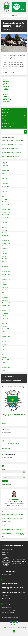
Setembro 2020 (5, 279)
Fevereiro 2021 (5, 266)
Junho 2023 (5, 194)
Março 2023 (5, 201)
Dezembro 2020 (6, 271)
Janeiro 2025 (5, 165)
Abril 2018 (4, 354)
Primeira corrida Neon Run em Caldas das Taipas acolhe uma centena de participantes (13, 155)
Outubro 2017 (5, 370)
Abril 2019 (4, 323)
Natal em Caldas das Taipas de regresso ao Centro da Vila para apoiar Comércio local (12, 145)
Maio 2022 (4, 227)
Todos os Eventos (6, 484)
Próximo (5, 93)
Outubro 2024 (5, 170)
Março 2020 (5, 295)
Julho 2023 (4, 191)
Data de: (4, 469)
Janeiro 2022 (5, 238)
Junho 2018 (5, 349)
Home (4, 29)
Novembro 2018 (6, 336)
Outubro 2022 (5, 214)
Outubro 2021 (5, 245)
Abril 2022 (4, 230)
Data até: (4, 475)
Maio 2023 (4, 196)
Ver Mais (4, 423)
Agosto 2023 (5, 188)
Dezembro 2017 (6, 365)
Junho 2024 (5, 176)
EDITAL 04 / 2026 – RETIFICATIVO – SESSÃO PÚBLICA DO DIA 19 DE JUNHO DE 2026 (14, 593)
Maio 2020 (4, 290)
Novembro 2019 (6, 305)
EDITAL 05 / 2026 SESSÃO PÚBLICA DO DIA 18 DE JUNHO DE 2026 (13, 588)
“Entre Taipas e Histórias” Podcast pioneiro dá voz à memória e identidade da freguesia (13, 151)
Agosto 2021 (5, 251)
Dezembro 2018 (6, 334)
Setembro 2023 (5, 186)
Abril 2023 (4, 199)
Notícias (9, 29)
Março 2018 (5, 357)
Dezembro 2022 (6, 209)
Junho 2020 (5, 287)
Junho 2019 (5, 318)
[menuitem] (14, 109)
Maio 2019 (4, 321)
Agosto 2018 (5, 344)
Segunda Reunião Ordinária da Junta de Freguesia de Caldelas (7, 86)
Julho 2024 (4, 173)
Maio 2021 (4, 258)
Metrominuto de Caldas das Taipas (10, 148)
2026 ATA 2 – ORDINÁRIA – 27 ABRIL (10, 443)
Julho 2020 (4, 284)
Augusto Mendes (14, 499)
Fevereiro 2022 (5, 235)
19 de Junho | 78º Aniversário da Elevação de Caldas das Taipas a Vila (13, 415)
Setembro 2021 (5, 248)
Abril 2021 (4, 261)
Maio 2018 (4, 352)
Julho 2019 (4, 315)
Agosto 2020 (5, 282)
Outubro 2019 (5, 308)
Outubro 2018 (5, 339)
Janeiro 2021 (5, 269)
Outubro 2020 (5, 277)
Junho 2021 (5, 256)
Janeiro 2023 (5, 207)
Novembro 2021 (6, 243)
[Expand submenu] (24, 112)
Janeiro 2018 (5, 362)
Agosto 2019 (5, 313)
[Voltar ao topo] (14, 631)
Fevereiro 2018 (5, 359)
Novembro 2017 (6, 367)
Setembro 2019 (5, 310)
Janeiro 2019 (5, 331)
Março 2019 (5, 326)
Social (17, 72)
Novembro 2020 (6, 274)
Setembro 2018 (5, 341)
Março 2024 (5, 181)
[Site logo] (14, 11)
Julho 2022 (4, 222)
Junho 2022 (5, 225)
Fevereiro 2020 (5, 297)
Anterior (5, 79)
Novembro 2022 (6, 212)
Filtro (5, 481)
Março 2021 (5, 264)
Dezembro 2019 (6, 302)
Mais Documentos (6, 448)
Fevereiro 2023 (5, 204)
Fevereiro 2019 (5, 328)
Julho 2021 (4, 253)
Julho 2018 (4, 346)
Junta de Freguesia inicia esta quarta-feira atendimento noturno (7, 99)
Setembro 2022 (5, 217)
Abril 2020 (4, 292)
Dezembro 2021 (6, 240)
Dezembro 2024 (6, 168)
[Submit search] (25, 132)
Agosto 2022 (5, 220)
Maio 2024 (4, 178)
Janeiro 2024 (5, 183)
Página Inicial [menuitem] (14, 624)
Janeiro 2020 (5, 300)
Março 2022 (5, 232)
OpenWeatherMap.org (18, 380)
